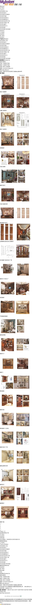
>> (0, 529)
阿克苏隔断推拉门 (4, 19)
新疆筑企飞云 (8, 588)
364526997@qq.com (8, 68)
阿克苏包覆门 (3, 24)
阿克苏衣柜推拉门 (4, 17)
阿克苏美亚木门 (4, 26)
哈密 (19, 589)
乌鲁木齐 (9, 589)
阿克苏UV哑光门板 (4, 22)
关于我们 (2, 534)
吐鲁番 (30, 589)
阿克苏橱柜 (24, 599)
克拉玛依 (26, 589)
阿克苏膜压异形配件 (5, 14)
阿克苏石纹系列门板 (5, 21)
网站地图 (2, 570)
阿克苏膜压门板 (4, 11)
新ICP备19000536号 (5, 593)
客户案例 (2, 568)
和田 (5, 591)
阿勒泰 (1, 591)
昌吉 (13, 589)
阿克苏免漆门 (3, 13)
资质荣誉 (2, 536)
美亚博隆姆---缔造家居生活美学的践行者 (10, 539)
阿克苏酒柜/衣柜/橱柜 (5, 29)
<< (0, 523)
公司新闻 (2, 32)
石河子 (16, 589)
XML (1, 572)
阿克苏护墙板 (3, 16)
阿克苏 (22, 589)
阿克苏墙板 (2, 27)
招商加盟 (2, 537)
